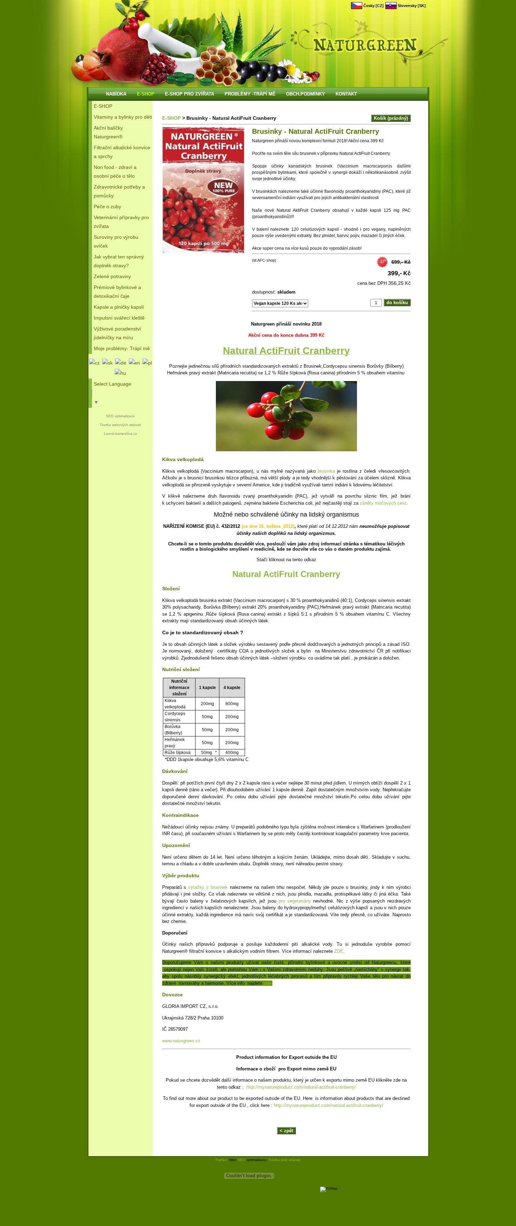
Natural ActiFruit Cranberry (286, 574)
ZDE (338, 951)
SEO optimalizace (120, 416)
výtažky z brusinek (208, 887)
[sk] (107, 363)
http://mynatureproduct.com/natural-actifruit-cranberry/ (301, 1087)
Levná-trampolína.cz (120, 433)
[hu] (120, 373)
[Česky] (94, 363)
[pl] (147, 363)
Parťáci (221, 1160)
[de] (120, 363)
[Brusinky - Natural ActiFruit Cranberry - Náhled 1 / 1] (203, 191)
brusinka (326, 471)
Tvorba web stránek (284, 1160)
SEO (241, 1160)
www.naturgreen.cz (181, 1040)
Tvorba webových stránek (120, 425)
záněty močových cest (383, 503)
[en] (134, 363)
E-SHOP (171, 118)
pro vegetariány (295, 901)
